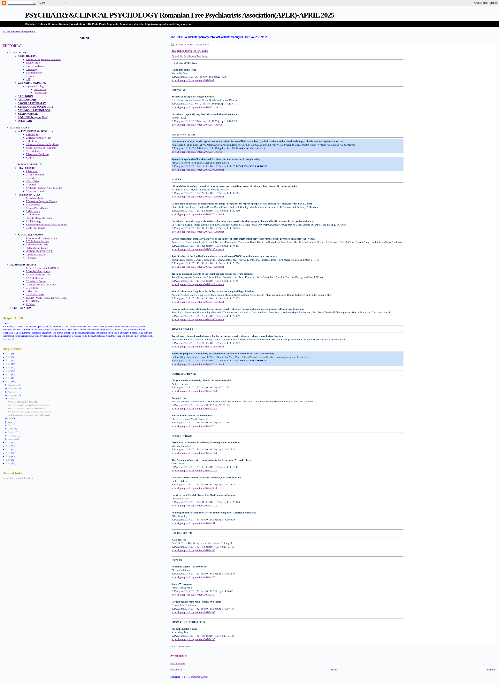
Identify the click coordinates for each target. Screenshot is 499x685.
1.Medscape (32, 134)
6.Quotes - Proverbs (35, 191)
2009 (8, 459)
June (10, 421)
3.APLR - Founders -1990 (38, 274)
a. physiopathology (35, 86)
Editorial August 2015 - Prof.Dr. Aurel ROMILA (27, 408)
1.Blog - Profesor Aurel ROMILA (42, 268)
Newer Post (176, 669)
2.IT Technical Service (37, 241)
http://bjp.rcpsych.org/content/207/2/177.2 (194, 408)
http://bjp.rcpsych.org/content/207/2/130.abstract (198, 231)
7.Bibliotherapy (34, 221)
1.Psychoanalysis (34, 198)
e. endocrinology (34, 72)
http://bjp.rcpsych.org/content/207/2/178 (193, 426)
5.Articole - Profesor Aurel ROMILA (44, 187)
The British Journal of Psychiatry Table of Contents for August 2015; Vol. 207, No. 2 (218, 37)
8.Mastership (32, 291)
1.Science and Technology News (42, 238)
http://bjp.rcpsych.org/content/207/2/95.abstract (197, 151)
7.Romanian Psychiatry (37, 154)
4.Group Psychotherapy (37, 208)
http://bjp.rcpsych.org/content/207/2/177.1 (194, 391)
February (12, 435)
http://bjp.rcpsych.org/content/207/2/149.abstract (198, 284)
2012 (8, 449)
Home (334, 669)
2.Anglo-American (35, 174)
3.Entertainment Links (37, 244)
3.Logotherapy (33, 204)
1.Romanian (32, 171)
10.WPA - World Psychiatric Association (46, 297)
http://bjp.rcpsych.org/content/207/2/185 (193, 639)
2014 (8, 442)
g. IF (28, 79)
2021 (8, 360)
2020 (8, 363)
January (11, 438)
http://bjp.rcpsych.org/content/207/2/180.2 (194, 505)
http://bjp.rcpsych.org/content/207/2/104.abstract (198, 169)
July (10, 418)
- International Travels (37, 248)
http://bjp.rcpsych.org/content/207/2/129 (193, 594)
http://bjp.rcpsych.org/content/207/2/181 (193, 523)
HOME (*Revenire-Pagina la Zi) (20, 31)
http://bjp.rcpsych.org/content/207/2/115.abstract (198, 196)
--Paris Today (32, 181)
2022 (8, 357)
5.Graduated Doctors (36, 281)
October (12, 391)
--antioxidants (41, 92)
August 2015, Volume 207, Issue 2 (190, 56)
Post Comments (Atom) (196, 676)
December (13, 384)
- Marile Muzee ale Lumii (39, 217)
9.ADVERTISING (35, 294)
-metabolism (40, 89)
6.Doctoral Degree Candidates (41, 284)
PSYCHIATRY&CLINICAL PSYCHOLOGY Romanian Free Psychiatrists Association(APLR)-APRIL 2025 (179, 15)
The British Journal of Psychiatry (190, 50)
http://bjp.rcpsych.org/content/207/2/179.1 (194, 453)
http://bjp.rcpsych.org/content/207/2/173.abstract (198, 346)
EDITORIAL (13, 45)
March (11, 432)
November (13, 388)
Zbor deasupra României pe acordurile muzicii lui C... (30, 411)
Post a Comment (177, 663)
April (10, 428)
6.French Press (33, 151)
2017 (8, 374)
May (10, 425)
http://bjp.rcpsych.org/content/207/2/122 (193, 577)
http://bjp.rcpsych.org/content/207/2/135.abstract (198, 249)
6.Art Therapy (33, 214)
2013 (8, 445)
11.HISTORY (32, 301)
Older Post (491, 669)
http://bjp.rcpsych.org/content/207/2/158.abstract (198, 302)
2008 (8, 463)
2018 (8, 370)
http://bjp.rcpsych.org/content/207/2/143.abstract (198, 266)
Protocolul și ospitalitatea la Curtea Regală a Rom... (29, 405)
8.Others (30, 157)
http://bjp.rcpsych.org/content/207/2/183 (193, 550)
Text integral (8, 338)
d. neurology (32, 69)
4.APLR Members (35, 278)
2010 (8, 456)
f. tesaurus (31, 76)
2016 (8, 377)
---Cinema (31, 257)
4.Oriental (31, 184)
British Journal (184, 646)
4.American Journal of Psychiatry (42, 144)
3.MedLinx (31, 141)
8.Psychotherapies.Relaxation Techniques (46, 224)
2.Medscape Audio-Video (38, 137)
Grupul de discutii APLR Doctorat (18, 477)
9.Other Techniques (35, 227)
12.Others (30, 304)
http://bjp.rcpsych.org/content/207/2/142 (193, 612)
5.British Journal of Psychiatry (41, 147)
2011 (8, 452)
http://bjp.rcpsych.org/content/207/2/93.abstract (197, 124)
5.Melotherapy (33, 211)
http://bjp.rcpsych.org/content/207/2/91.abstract (197, 107)
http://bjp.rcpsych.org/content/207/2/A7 (193, 80)
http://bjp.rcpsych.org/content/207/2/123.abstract (198, 214)
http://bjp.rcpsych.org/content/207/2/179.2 (194, 470)
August (11, 398)
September (13, 395)
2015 (8, 381)
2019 (8, 367)
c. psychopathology (35, 66)
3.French (30, 178)
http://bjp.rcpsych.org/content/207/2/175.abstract (198, 364)
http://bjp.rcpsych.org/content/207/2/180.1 (194, 488)
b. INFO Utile (33, 62)
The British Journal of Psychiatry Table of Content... (29, 414)
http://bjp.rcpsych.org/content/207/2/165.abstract (198, 319)
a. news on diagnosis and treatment (43, 59)
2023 (8, 353)
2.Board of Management (38, 271)
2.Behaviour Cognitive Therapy (41, 201)
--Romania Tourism (35, 254)
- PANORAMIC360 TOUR (39, 251)
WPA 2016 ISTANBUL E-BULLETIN (23, 402)
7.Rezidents (32, 287)
